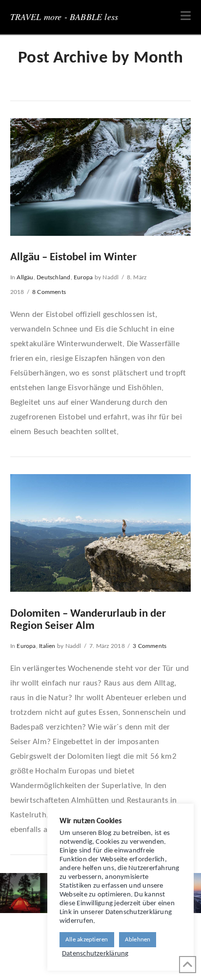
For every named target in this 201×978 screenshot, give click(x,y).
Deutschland (53, 277)
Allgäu (25, 277)
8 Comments (49, 292)
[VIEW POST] (100, 177)
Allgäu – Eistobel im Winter (73, 257)
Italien (47, 646)
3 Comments (149, 646)
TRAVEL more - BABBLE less (64, 16)
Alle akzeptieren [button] (86, 939)
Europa (83, 277)
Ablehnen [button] (138, 939)
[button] (186, 16)
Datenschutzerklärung (95, 953)
